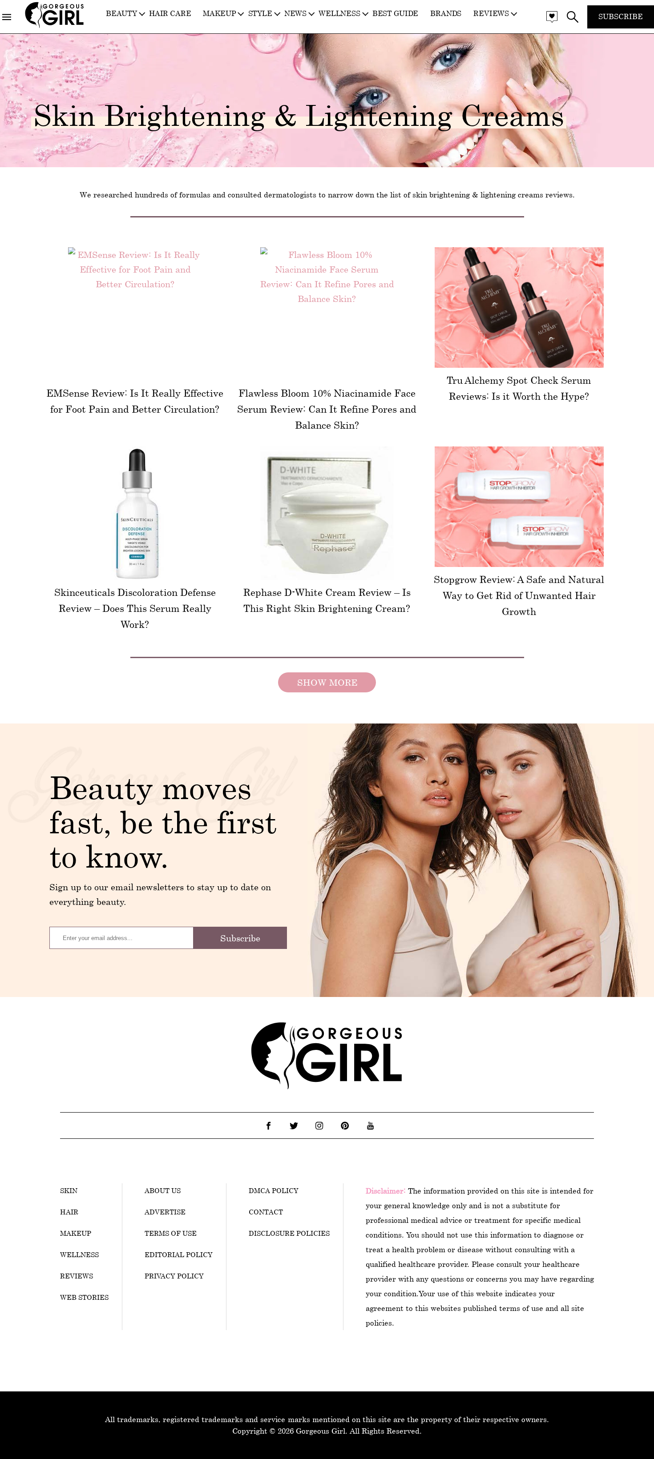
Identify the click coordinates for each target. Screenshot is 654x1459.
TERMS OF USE (171, 1233)
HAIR (69, 1212)
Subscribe (620, 16)
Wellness (339, 13)
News (295, 13)
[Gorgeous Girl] (54, 26)
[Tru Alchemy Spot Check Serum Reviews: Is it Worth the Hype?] (519, 307)
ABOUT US (163, 1190)
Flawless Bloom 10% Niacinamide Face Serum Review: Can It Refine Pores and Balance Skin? (326, 409)
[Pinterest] (345, 1125)
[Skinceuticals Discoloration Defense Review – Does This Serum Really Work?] (135, 513)
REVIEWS (76, 1276)
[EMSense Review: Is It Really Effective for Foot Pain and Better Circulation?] (135, 314)
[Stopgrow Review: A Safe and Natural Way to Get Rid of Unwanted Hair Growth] (519, 506)
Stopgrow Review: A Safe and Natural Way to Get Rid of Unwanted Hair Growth (519, 595)
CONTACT (266, 1212)
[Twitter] (294, 1125)
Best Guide (395, 13)
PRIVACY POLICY (174, 1276)
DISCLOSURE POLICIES (289, 1233)
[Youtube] (370, 1125)
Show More (327, 682)
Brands (445, 13)
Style (260, 13)
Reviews (491, 13)
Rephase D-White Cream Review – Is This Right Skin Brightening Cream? (327, 600)
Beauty (121, 13)
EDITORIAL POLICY (179, 1254)
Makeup (219, 13)
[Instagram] (319, 1125)
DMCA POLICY (274, 1190)
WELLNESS (79, 1254)
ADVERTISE (165, 1212)
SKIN (68, 1190)
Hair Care (170, 13)
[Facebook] (269, 1125)
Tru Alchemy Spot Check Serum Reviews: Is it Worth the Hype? (519, 388)
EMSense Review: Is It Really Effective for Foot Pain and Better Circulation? (134, 401)
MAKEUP (75, 1233)
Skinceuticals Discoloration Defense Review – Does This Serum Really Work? (135, 608)
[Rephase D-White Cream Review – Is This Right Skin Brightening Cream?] (327, 513)
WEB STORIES (84, 1297)
